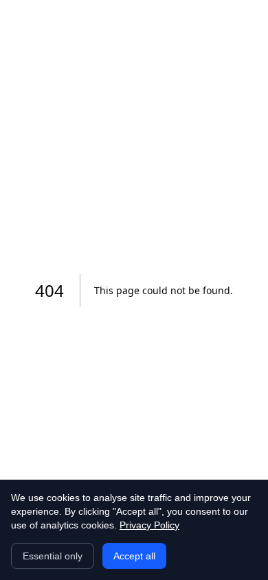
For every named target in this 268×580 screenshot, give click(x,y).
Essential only (52, 555)
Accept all (134, 555)
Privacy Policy (149, 525)
